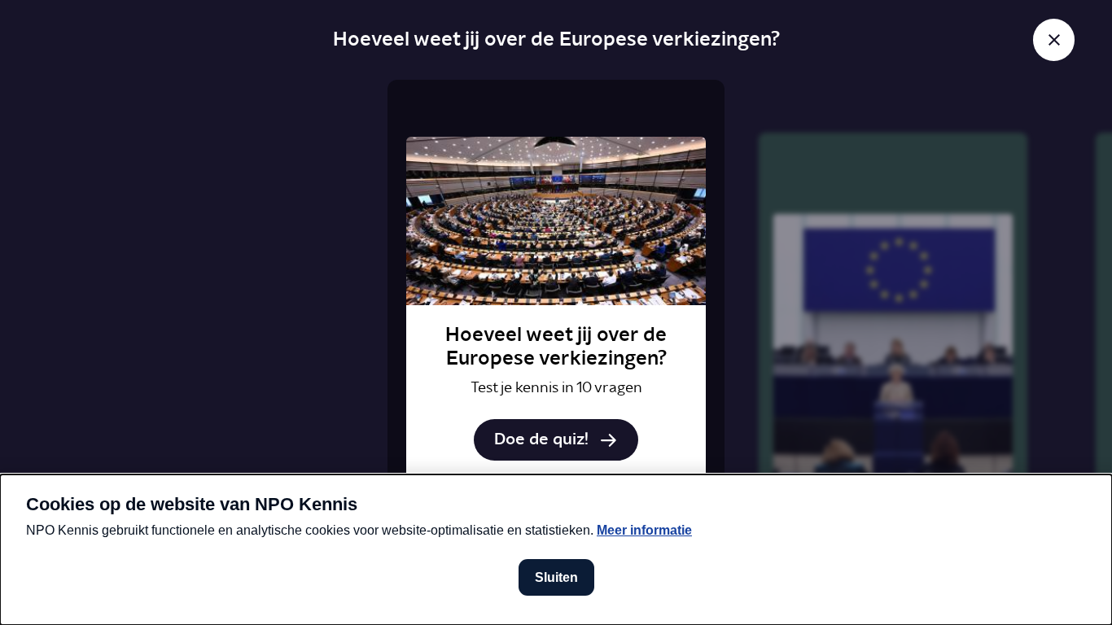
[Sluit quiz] (1054, 39)
